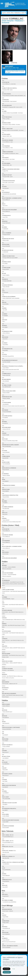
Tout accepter (7, 972)
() (17, 67)
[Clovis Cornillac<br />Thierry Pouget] (14, 37)
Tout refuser (6, 968)
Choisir (13, 968)
